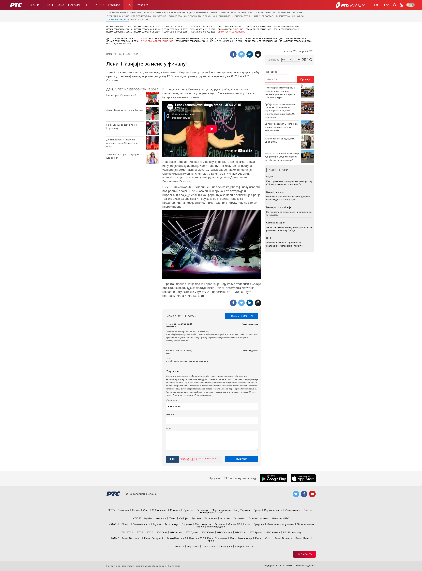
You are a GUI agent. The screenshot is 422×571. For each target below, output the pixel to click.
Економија (203, 510)
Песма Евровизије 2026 (119, 27)
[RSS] (401, 5)
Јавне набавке (221, 16)
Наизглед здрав (216, 526)
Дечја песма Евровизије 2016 (122, 41)
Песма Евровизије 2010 (147, 32)
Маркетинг (159, 16)
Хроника (175, 510)
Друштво (188, 510)
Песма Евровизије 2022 (230, 27)
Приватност (113, 565)
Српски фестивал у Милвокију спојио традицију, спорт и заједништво (281, 127)
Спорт (48, 5)
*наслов (170, 414)
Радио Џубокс (263, 538)
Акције (224, 12)
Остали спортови (258, 518)
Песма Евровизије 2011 (119, 32)
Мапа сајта (304, 554)
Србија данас (159, 510)
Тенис (172, 518)
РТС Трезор (256, 532)
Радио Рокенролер (241, 538)
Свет (146, 510)
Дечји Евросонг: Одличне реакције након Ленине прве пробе (122, 143)
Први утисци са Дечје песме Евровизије (121, 126)
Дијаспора (175, 16)
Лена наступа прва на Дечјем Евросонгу (122, 156)
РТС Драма (192, 532)
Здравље (219, 524)
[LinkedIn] (249, 54)
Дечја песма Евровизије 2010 (226, 41)
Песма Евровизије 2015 (230, 29)
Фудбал (148, 518)
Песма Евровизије (118, 19)
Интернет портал (263, 16)
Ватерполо (210, 518)
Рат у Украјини (242, 510)
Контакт (179, 546)
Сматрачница (292, 510)
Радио (99, 5)
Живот (126, 524)
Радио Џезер (302, 538)
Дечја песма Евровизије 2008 (295, 41)
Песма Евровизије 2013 (258, 29)
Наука (246, 524)
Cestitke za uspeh (275, 222)
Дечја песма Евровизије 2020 (192, 38)
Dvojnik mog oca (275, 191)
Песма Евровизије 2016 (202, 29)
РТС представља (141, 16)
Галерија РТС (246, 12)
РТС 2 (140, 532)
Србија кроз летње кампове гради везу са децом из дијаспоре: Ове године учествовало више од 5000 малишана (280, 110)
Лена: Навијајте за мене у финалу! (124, 109)
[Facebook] (233, 54)
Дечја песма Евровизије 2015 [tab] (132, 89)
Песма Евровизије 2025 (147, 27)
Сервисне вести (273, 510)
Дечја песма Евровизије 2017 (295, 38)
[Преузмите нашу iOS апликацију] (303, 478)
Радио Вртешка (283, 538)
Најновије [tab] (271, 71)
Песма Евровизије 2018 (147, 29)
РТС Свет (161, 532)
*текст (169, 428)
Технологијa (171, 524)
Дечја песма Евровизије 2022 (122, 38)
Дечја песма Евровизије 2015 (157, 41)
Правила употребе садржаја (150, 565)
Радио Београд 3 (176, 538)
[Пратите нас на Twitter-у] (296, 494)
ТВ (87, 5)
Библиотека (282, 16)
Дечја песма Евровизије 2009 (261, 41)
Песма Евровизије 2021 (258, 27)
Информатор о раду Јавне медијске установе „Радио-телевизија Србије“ (174, 12)
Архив (211, 540)
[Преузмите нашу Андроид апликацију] (273, 478)
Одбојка (183, 518)
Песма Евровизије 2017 (174, 29)
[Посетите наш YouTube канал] (312, 494)
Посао (207, 16)
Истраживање (281, 12)
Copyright (127, 565)
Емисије (114, 5)
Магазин (74, 5)
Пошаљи (241, 458)
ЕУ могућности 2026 (211, 512)
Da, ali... (270, 176)
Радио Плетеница (217, 538)
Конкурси (298, 16)
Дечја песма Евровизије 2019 (226, 38)
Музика (157, 524)
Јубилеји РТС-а (241, 16)
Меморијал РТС (280, 518)
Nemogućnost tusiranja (278, 207)
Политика (123, 510)
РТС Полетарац (292, 532)
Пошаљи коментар (241, 316)
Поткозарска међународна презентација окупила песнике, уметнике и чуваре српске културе (280, 92)
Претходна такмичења (118, 44)
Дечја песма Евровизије (231, 32)
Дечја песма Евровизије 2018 (261, 38)
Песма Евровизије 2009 (174, 32)
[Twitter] (241, 54)
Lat (376, 5)
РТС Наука (176, 532)
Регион (136, 510)
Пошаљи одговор (249, 324)
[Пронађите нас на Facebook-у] (304, 494)
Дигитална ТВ (192, 16)
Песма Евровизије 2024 (174, 27)
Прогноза (273, 59)
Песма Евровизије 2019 (119, 29)
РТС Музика (273, 532)
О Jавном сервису (117, 12)
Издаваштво (263, 12)
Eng (386, 5)
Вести (34, 5)
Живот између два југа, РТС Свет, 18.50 (280, 140)
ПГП (233, 12)
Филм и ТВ (234, 524)
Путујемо (187, 524)
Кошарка (161, 518)
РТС (128, 5)
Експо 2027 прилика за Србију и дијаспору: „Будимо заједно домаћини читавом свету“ (282, 156)
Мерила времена (221, 510)
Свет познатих (203, 524)
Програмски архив (118, 16)
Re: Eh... (270, 237)
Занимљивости (141, 524)
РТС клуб (297, 12)
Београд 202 (196, 538)
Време (257, 510)
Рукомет (196, 518)
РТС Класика (224, 532)
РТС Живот (207, 532)
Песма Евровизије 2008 (202, 32)
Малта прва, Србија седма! (121, 95)
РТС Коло (240, 532)
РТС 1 (130, 532)
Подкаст (309, 510)
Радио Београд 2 (153, 538)
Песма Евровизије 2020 (286, 27)
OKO (61, 5)
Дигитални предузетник (280, 524)
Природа (259, 524)
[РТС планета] (350, 5)
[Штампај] (258, 54)
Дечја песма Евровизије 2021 (157, 38)
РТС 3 (150, 532)
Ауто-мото (239, 518)
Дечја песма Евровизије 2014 (192, 41)
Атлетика (225, 518)
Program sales (140, 19)
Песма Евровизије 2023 (202, 27)
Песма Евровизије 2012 (286, 29)
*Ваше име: (171, 400)
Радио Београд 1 (131, 538)
